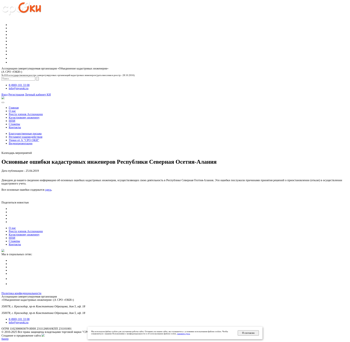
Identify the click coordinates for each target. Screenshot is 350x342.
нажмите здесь (183, 334)
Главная (14, 107)
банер (5, 338)
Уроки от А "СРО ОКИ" (24, 140)
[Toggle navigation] (2, 102)
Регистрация (16, 94)
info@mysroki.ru (18, 88)
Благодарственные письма (25, 133)
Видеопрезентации (20, 143)
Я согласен (248, 333)
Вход (4, 94)
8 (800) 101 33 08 (19, 85)
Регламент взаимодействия (25, 136)
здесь (48, 189)
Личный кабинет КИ (38, 94)
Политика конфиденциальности (21, 293)
